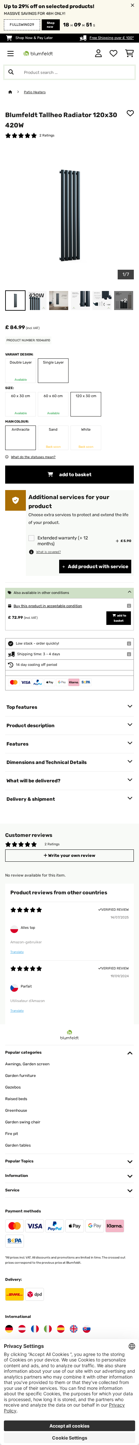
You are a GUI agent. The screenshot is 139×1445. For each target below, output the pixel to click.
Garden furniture (20, 1075)
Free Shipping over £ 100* (112, 38)
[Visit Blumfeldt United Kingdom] (74, 1329)
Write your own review (71, 855)
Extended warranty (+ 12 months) (62, 541)
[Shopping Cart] (129, 53)
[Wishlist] (113, 53)
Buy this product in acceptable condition (48, 606)
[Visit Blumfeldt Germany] (9, 1329)
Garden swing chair (22, 1122)
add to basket (74, 474)
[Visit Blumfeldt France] (35, 1329)
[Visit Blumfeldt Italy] (48, 1329)
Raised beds (16, 1099)
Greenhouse (16, 1110)
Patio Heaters (35, 92)
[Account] (98, 53)
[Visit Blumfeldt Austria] (22, 1329)
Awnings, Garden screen (27, 1064)
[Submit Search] (11, 72)
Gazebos (13, 1087)
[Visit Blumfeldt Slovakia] (87, 1329)
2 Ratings (46, 135)
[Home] (16, 92)
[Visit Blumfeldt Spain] (61, 1329)
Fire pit (11, 1133)
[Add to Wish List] (130, 113)
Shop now (51, 24)
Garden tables (18, 1145)
